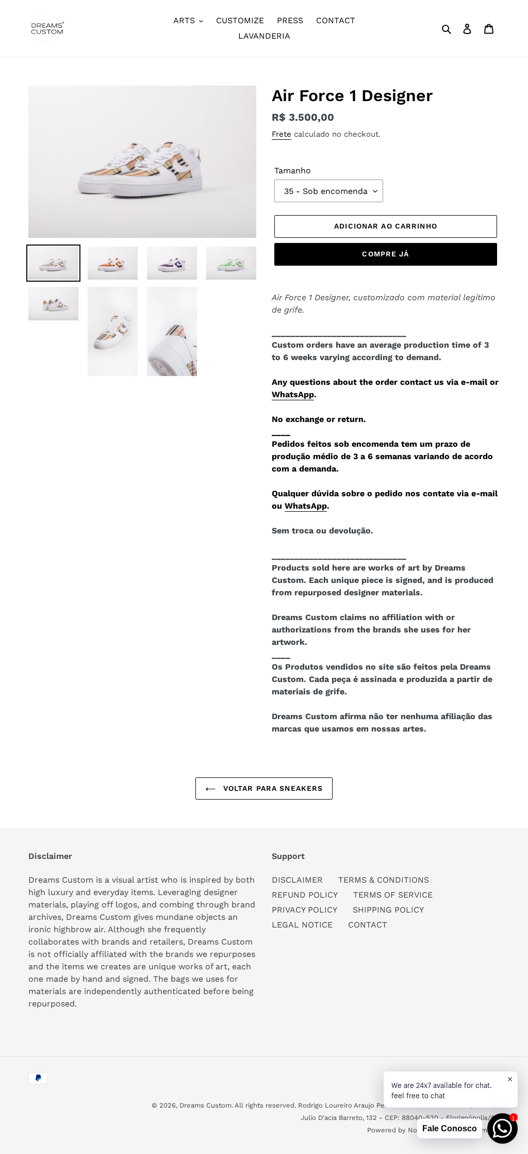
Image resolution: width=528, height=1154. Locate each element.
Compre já (385, 254)
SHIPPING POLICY (388, 910)
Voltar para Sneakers (272, 788)
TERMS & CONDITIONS (383, 880)
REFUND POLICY (305, 895)
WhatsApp (293, 394)
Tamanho (292, 170)
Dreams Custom (205, 1105)
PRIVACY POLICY (304, 910)
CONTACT (367, 925)
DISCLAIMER (297, 880)
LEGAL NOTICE (302, 925)
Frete (281, 134)
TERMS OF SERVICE (393, 895)
